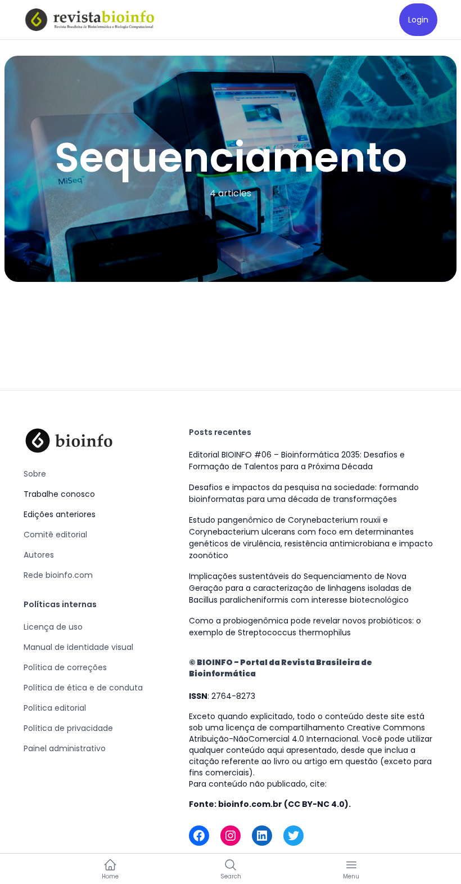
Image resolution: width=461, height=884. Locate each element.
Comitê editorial (55, 534)
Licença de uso (53, 626)
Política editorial (55, 708)
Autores (39, 554)
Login (418, 19)
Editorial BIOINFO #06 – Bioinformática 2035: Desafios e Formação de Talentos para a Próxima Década (297, 460)
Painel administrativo (65, 748)
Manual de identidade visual (78, 647)
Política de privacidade (68, 728)
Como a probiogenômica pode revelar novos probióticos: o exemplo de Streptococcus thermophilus (305, 626)
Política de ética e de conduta (83, 687)
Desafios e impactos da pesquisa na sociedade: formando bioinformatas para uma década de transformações (304, 493)
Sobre (35, 473)
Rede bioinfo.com (58, 575)
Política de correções (65, 667)
